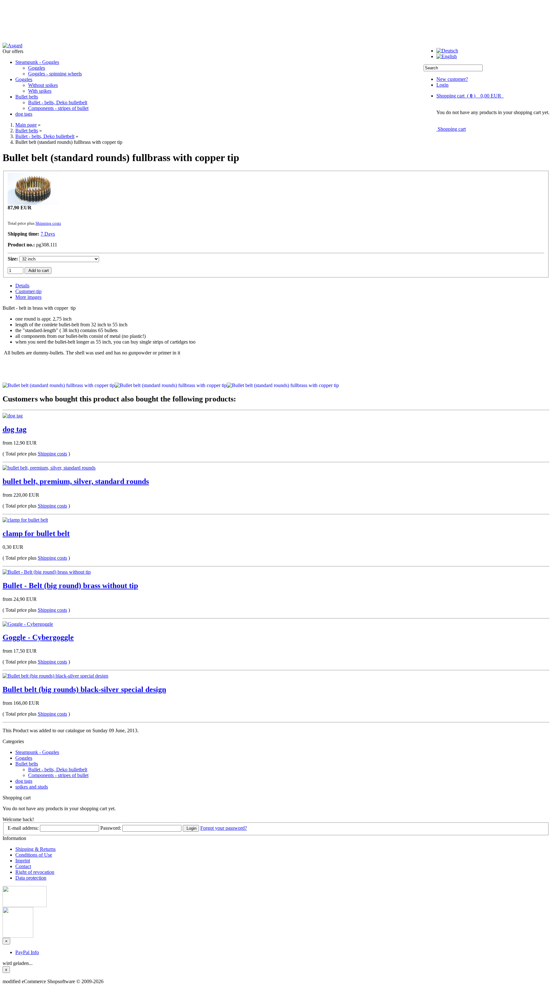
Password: (110, 828)
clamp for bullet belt (36, 533)
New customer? (452, 79)
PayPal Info (27, 952)
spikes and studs (31, 786)
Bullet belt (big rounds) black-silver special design (84, 689)
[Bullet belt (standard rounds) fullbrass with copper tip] (33, 203)
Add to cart (38, 270)
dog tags (23, 114)
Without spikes (43, 85)
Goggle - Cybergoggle (38, 637)
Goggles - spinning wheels (55, 73)
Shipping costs (48, 223)
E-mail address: (23, 828)
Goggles (36, 68)
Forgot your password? (223, 828)
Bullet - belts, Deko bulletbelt (57, 102)
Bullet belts (26, 96)
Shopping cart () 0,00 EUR (470, 95)
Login (442, 85)
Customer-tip (28, 291)
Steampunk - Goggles (37, 62)
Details (22, 285)
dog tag (15, 429)
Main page (26, 125)
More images (28, 297)
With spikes (39, 91)
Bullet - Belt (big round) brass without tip (70, 585)
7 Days (48, 234)
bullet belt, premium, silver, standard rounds (76, 481)
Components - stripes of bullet (58, 108)
